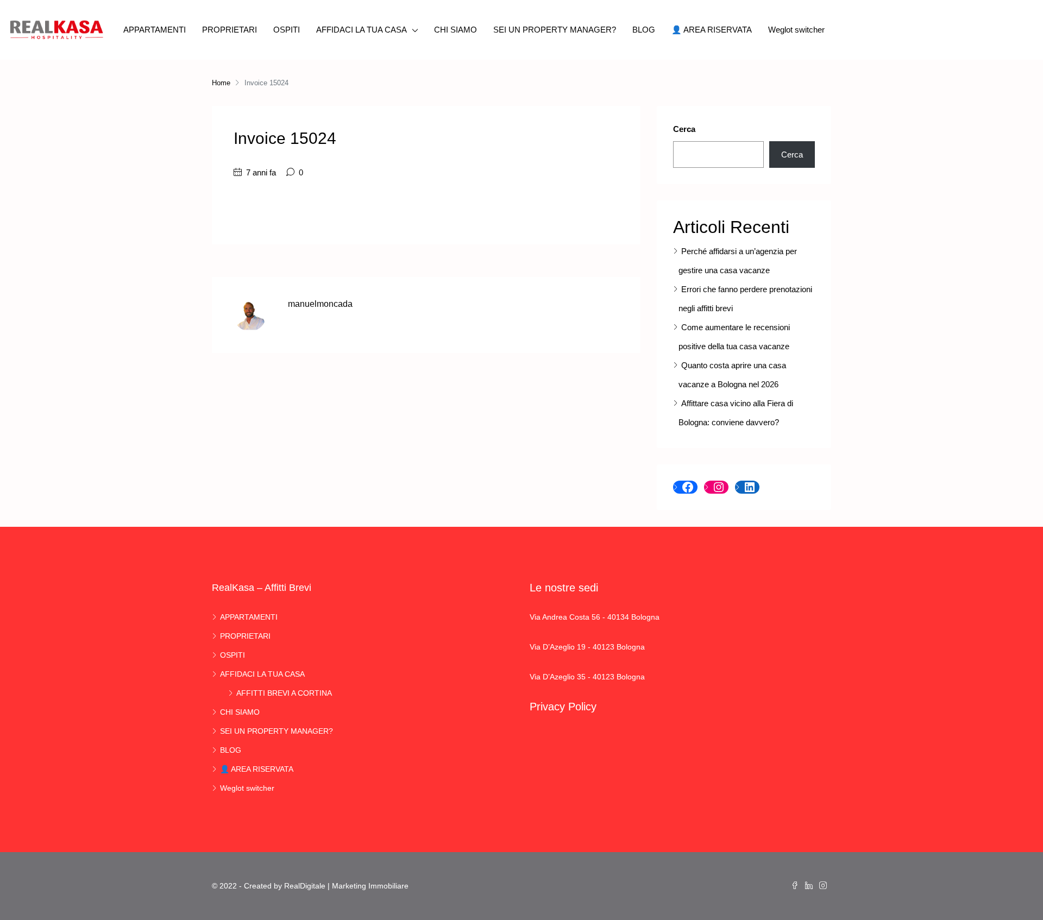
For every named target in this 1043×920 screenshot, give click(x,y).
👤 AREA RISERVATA (711, 29)
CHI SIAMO (455, 29)
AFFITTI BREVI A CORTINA (284, 693)
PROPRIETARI (229, 29)
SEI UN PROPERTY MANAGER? (554, 29)
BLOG (643, 29)
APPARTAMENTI (154, 29)
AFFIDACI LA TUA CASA (361, 29)
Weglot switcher (796, 29)
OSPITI (286, 29)
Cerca (684, 129)
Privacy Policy (563, 707)
